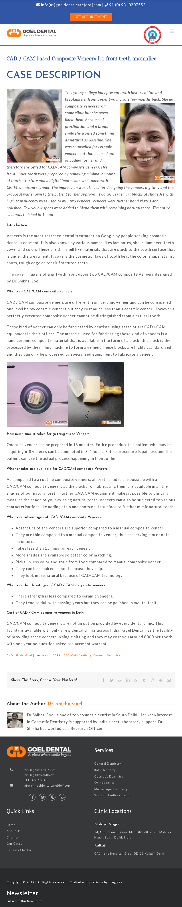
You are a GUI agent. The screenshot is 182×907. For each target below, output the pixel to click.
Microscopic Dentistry (111, 789)
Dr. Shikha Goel (21, 655)
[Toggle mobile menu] (172, 31)
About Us (14, 831)
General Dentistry (107, 763)
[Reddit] (62, 797)
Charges (13, 837)
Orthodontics (104, 782)
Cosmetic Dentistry (106, 655)
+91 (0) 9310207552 (39, 770)
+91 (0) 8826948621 (39, 775)
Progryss (115, 882)
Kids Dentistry (105, 770)
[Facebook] (32, 797)
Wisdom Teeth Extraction (113, 795)
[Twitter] (42, 797)
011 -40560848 (36, 780)
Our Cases (14, 843)
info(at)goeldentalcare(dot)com (47, 785)
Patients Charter (19, 850)
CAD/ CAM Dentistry (77, 655)
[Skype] (52, 797)
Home (11, 825)
